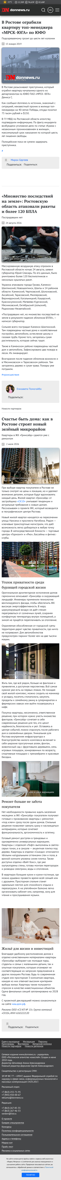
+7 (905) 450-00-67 (11, 1094)
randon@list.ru (9, 1113)
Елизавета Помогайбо (29, 388)
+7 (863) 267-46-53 (11, 1110)
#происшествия (10, 374)
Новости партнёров (11, 1046)
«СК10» (21, 501)
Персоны (42, 1041)
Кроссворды (8, 1043)
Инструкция (29, 1041)
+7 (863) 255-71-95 (11, 1091)
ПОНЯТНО (30, 1175)
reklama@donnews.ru (12, 1097)
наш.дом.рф (18, 1004)
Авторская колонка (42, 1043)
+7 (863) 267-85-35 (11, 1107)
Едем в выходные (10, 1041)
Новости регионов (34, 1046)
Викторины (23, 1043)
